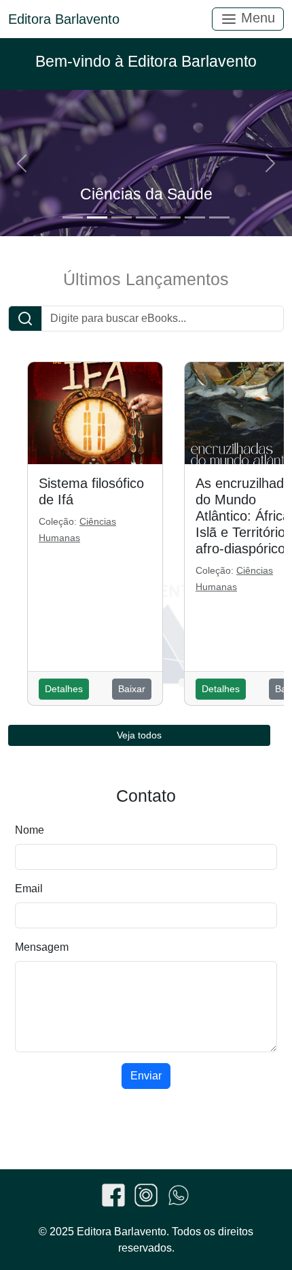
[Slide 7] (219, 217)
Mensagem (42, 947)
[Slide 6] (195, 217)
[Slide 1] (72, 217)
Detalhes (64, 688)
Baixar (131, 688)
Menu (256, 17)
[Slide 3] (121, 217)
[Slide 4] (146, 217)
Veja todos (139, 735)
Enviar (146, 1075)
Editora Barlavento (64, 19)
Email (29, 888)
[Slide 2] (97, 217)
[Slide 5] (170, 217)
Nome (29, 830)
